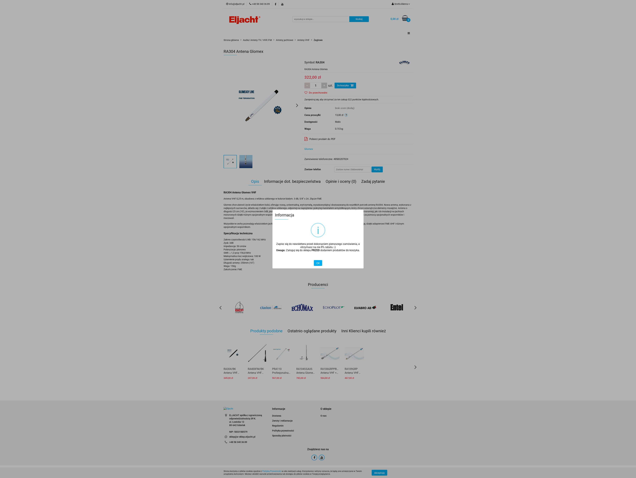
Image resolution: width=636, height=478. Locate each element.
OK (318, 263)
